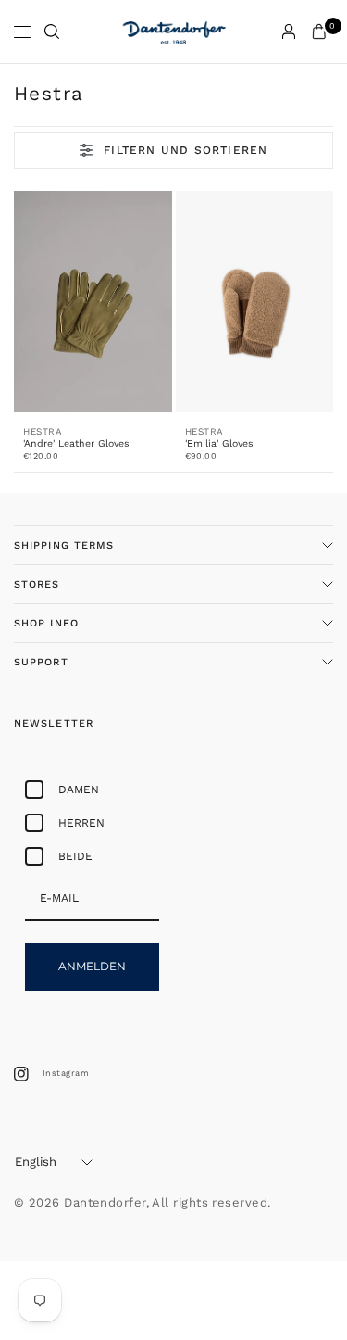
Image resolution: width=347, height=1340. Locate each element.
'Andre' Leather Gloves (76, 443)
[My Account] (289, 31)
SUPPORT (41, 662)
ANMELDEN (92, 966)
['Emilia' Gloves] (255, 301)
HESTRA (42, 431)
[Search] (52, 31)
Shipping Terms (64, 545)
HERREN (81, 822)
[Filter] (173, 150)
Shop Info (46, 623)
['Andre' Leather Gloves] (93, 301)
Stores (37, 584)
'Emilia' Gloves (219, 443)
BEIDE (75, 856)
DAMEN (78, 789)
